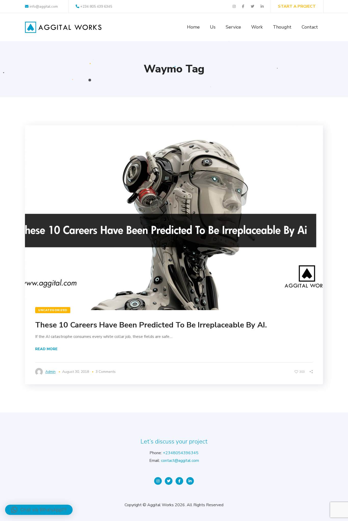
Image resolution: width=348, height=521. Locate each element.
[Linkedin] (190, 481)
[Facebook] (179, 481)
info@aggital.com (43, 6)
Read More (46, 349)
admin (50, 371)
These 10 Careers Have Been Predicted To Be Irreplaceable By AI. (151, 325)
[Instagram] (158, 481)
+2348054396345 (180, 453)
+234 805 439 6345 (96, 6)
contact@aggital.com (180, 460)
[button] (39, 510)
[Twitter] (168, 481)
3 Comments (106, 371)
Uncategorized (52, 310)
